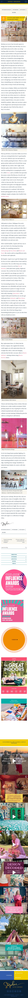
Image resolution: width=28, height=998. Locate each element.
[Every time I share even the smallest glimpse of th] (14, 956)
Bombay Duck (5, 196)
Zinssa (8, 172)
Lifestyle (14, 559)
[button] (26, 2)
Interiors (15, 9)
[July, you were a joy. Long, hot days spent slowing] (14, 928)
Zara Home (13, 250)
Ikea (19, 266)
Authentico (13, 298)
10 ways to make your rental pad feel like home (20, 541)
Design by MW (14, 996)
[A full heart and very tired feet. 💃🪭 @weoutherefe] (14, 761)
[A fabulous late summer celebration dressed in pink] (14, 844)
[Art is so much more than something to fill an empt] (14, 900)
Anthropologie (5, 250)
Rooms (14, 12)
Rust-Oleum (22, 298)
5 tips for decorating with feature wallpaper (8, 541)
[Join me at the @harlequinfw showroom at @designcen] (14, 872)
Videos (14, 563)
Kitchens (22, 9)
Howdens (3, 268)
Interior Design (6, 9)
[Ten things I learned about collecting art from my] (14, 789)
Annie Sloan (16, 293)
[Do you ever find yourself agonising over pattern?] (14, 817)
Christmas (14, 554)
